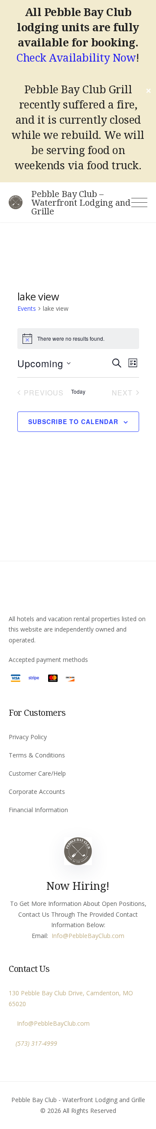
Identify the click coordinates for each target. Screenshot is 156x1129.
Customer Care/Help (37, 773)
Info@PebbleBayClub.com (51, 1023)
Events (26, 308)
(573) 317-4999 (36, 1043)
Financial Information (38, 810)
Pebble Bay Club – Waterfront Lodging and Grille (80, 203)
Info (57, 936)
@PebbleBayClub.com (93, 936)
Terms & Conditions (37, 755)
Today (78, 391)
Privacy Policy (28, 737)
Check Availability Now (76, 57)
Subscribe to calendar (73, 421)
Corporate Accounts (37, 791)
